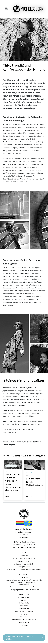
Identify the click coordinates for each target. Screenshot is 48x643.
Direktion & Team (24, 597)
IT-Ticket (24, 614)
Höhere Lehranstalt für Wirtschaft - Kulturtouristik (24, 583)
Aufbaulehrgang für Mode (24, 564)
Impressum (24, 605)
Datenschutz (24, 603)
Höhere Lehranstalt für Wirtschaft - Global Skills (24, 580)
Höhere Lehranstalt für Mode (24, 558)
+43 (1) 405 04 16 (27, 545)
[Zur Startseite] (28, 9)
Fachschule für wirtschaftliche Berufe (24, 587)
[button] (14, 205)
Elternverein (24, 625)
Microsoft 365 (24, 608)
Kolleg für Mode (24, 567)
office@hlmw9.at (27, 542)
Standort (24, 600)
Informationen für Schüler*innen (24, 619)
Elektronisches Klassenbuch (24, 611)
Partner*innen (24, 622)
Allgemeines (24, 555)
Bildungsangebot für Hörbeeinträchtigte (24, 589)
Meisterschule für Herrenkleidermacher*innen (24, 569)
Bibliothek (24, 617)
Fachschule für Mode (24, 561)
